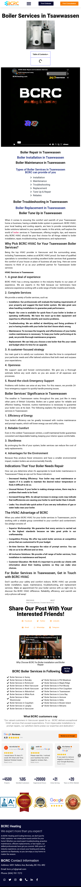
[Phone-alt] (26, 879)
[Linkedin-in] (31, 879)
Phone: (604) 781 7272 (11, 873)
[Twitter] (9, 879)
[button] (28, 3)
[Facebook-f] (37, 879)
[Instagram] (15, 879)
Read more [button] (8, 762)
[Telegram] (20, 879)
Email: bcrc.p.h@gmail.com (13, 869)
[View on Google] (6, 748)
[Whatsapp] (4, 879)
